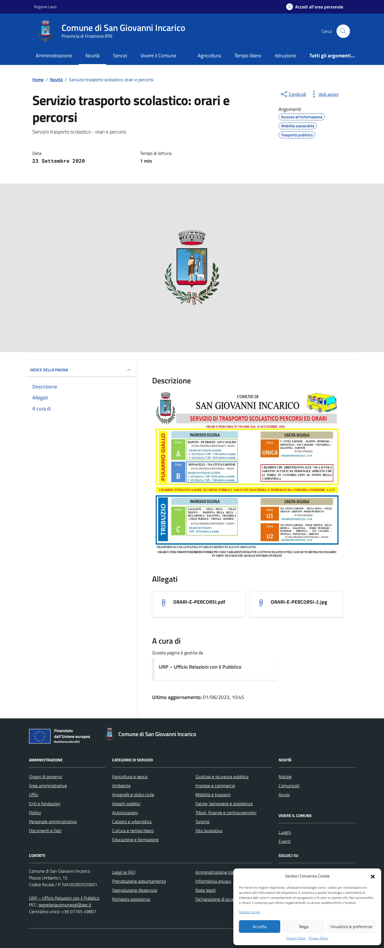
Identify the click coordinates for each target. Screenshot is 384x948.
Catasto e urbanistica (132, 821)
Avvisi (284, 794)
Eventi (285, 841)
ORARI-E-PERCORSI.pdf (199, 602)
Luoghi (285, 832)
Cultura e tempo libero (132, 830)
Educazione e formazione (135, 839)
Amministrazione (54, 55)
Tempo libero (247, 55)
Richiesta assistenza (131, 899)
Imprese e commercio (215, 785)
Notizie (285, 776)
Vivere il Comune (158, 55)
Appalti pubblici (126, 803)
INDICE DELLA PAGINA (49, 370)
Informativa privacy (213, 881)
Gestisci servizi (249, 912)
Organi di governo (45, 776)
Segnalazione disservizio (134, 890)
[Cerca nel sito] (343, 31)
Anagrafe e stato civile (133, 794)
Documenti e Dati (45, 830)
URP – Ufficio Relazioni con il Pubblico (200, 667)
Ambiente (121, 785)
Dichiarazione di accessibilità (221, 899)
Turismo (202, 821)
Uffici (33, 794)
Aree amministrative (48, 785)
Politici (35, 812)
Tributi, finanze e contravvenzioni (225, 812)
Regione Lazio (45, 7)
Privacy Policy (296, 938)
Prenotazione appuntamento (139, 881)
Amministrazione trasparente (222, 872)
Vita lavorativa (208, 830)
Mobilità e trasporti (213, 794)
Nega (304, 926)
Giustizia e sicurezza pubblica (222, 776)
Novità (92, 55)
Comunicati (289, 785)
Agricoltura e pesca (130, 776)
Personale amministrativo (53, 821)
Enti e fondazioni (44, 803)
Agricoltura (209, 55)
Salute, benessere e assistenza (224, 803)
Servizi (120, 55)
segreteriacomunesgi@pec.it (65, 904)
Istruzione (285, 55)
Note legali (205, 890)
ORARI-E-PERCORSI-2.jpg (299, 602)
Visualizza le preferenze (351, 926)
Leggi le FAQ (123, 872)
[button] (373, 876)
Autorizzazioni (125, 812)
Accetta (259, 926)
